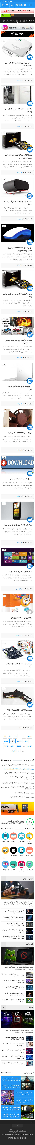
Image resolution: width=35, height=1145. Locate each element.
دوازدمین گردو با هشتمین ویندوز (21, 617)
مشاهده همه (7, 760)
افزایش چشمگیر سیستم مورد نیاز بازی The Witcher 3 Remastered (11, 1079)
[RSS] (4, 21)
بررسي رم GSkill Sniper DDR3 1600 (19, 710)
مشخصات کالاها (8, 829)
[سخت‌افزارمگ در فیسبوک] (17, 21)
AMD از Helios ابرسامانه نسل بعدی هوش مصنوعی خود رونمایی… (14, 924)
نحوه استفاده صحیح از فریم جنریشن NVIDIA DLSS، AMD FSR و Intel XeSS (19, 1031)
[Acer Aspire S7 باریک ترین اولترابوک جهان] (17, 372)
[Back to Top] (17, 1125)
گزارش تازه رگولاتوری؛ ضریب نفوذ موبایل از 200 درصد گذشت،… (13, 975)
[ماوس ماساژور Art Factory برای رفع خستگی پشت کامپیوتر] (17, 233)
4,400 (12, 746)
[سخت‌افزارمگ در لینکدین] (24, 21)
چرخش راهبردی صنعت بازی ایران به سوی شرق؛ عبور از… (13, 981)
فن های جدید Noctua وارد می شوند (20, 433)
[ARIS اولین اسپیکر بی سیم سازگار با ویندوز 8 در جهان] (17, 187)
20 (10, 736)
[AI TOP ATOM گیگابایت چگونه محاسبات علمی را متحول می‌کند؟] (29, 937)
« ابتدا (29, 736)
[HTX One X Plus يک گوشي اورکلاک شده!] (17, 511)
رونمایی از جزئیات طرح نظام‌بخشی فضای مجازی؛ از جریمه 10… (13, 988)
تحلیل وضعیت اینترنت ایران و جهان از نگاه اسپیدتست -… (13, 1000)
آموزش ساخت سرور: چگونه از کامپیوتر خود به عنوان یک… (13, 1064)
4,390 (19, 746)
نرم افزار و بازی (19, 589)
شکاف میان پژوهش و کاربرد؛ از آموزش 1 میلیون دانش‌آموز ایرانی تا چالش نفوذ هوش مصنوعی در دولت (18, 904)
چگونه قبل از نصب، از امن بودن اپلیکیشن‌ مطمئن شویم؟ (13, 1057)
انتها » (13, 751)
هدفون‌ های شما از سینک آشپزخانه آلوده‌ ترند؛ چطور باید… (13, 1045)
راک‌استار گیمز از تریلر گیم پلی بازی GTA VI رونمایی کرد (23, 1094)
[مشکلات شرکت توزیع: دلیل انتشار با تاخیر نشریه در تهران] (17, 326)
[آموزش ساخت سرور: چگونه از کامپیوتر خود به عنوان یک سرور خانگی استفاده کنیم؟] (29, 1063)
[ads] (17, 11)
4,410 (6, 746)
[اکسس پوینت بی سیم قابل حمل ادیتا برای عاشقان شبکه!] (17, 48)
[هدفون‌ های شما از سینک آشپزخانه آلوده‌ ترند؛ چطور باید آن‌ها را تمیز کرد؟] (29, 1044)
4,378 (29, 746)
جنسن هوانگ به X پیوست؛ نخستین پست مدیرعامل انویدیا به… (14, 912)
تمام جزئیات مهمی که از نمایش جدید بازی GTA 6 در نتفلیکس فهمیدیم (11, 1086)
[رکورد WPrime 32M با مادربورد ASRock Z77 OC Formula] (17, 141)
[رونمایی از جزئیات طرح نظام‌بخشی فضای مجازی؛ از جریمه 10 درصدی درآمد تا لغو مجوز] (29, 987)
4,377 (6, 741)
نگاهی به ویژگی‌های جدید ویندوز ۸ (20, 571)
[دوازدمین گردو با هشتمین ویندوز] (17, 603)
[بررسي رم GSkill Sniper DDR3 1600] (17, 696)
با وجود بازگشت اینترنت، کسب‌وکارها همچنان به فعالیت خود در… (14, 994)
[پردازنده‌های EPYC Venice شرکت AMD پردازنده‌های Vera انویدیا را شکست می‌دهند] (29, 918)
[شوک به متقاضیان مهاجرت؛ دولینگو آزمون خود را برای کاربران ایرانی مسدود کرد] (17, 956)
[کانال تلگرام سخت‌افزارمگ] (11, 21)
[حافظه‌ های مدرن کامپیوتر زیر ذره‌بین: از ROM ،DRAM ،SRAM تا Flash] (29, 1038)
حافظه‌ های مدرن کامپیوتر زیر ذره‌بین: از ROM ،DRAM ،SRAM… (14, 1038)
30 (5, 736)
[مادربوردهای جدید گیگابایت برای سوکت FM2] (17, 649)
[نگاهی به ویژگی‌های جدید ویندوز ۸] (17, 557)
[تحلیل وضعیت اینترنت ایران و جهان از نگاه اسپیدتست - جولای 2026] (29, 1000)
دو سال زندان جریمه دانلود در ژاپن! (21, 479)
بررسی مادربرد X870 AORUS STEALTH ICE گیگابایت (13, 822)
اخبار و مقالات (19, 80)
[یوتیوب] (17, 27)
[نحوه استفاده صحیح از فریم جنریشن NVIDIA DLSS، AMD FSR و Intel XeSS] (17, 1019)
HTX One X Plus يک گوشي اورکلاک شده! (18, 525)
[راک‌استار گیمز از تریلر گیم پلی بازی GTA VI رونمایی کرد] (7, 1093)
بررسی (21, 728)
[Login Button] (3, 4)
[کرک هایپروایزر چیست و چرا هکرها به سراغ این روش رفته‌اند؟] (29, 1051)
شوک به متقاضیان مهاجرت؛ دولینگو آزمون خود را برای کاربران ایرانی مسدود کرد (18, 968)
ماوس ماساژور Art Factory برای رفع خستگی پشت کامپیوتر (20, 249)
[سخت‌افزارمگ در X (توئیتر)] (20, 21)
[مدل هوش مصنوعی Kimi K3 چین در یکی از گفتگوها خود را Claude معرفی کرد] (29, 931)
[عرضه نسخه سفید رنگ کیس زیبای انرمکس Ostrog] (17, 95)
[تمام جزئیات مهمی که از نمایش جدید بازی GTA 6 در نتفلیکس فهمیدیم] (27, 1086)
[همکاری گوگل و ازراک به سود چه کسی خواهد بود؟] (17, 279)
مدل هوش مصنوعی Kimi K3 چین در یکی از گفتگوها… (13, 931)
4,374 (25, 741)
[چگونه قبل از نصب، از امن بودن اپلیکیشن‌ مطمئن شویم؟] (29, 1057)
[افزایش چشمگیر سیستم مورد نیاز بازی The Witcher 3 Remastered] (27, 1079)
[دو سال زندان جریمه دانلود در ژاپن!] (17, 464)
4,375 (19, 741)
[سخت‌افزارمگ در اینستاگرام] (14, 21)
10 (15, 736)
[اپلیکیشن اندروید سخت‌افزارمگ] (8, 21)
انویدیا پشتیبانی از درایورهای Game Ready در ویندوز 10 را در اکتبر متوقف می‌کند (11, 1109)
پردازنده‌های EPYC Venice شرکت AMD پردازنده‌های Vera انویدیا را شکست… (13, 918)
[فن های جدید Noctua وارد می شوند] (17, 418)
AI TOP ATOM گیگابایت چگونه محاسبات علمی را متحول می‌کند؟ (13, 937)
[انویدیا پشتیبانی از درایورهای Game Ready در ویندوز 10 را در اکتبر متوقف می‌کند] (27, 1108)
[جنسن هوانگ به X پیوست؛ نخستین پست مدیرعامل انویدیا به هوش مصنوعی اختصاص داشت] (29, 911)
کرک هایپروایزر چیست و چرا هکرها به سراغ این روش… (13, 1051)
